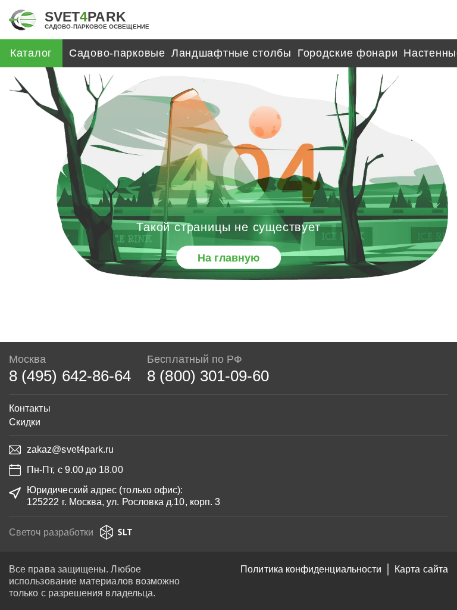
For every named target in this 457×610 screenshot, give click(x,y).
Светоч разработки (51, 532)
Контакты (30, 408)
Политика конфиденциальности (310, 569)
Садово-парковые (117, 53)
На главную (228, 257)
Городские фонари (348, 53)
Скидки (24, 422)
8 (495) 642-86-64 (70, 376)
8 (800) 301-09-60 (208, 376)
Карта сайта (421, 569)
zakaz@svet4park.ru (70, 449)
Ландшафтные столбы (231, 53)
